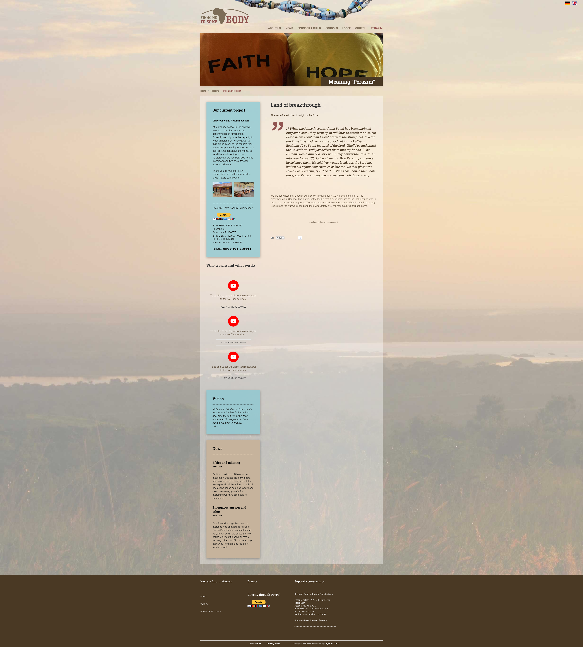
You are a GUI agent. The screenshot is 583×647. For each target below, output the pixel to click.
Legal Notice (255, 643)
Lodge (346, 28)
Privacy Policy (273, 643)
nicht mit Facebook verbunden (272, 238)
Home (203, 91)
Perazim (377, 28)
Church (360, 28)
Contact (205, 604)
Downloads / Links (210, 611)
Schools (332, 28)
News (289, 28)
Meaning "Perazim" (232, 91)
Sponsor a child (309, 28)
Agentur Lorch (332, 643)
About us (274, 28)
